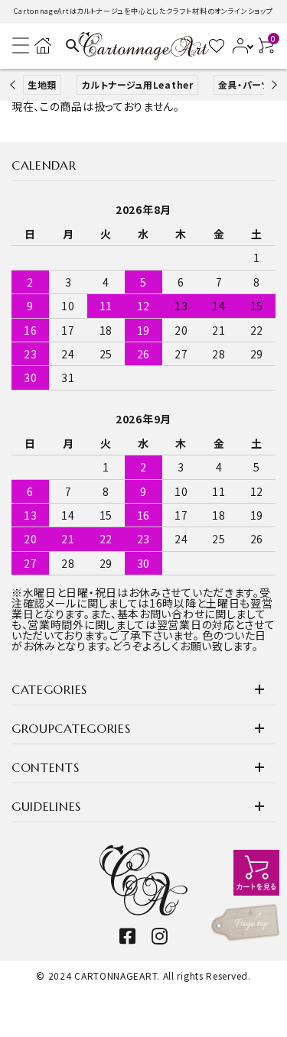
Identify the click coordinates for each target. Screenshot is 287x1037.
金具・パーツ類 (249, 84)
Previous (14, 84)
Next (272, 84)
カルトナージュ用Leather (137, 84)
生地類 (42, 84)
